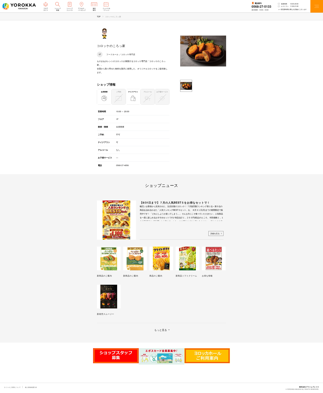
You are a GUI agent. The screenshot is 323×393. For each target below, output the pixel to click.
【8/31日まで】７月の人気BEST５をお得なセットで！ (175, 202)
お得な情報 (207, 275)
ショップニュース (70, 9)
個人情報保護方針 (31, 387)
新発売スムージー (105, 313)
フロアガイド (45, 9)
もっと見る (160, 330)
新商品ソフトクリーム (186, 275)
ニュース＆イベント (106, 9)
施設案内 (94, 9)
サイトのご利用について (12, 387)
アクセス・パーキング (82, 9)
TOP (98, 16)
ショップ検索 (58, 9)
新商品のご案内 (104, 275)
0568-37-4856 (122, 165)
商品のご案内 (155, 275)
